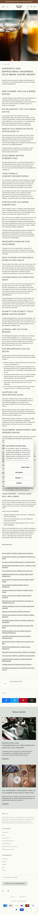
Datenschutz (5, 838)
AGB (3, 835)
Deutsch (22, 897)
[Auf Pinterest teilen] (23, 700)
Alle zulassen (19, 472)
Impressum (5, 832)
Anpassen (18, 477)
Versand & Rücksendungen (10, 846)
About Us (4, 861)
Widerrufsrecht (6, 843)
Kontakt (4, 864)
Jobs (3, 867)
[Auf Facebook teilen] (6, 700)
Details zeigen (25, 467)
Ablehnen (19, 483)
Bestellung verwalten (8, 849)
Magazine (5, 859)
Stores (4, 870)
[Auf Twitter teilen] (15, 700)
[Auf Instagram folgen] (8, 891)
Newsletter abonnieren (15, 883)
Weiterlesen (5, 758)
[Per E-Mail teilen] (32, 700)
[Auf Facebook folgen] (3, 891)
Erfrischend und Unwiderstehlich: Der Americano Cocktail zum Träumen (18, 745)
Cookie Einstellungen (8, 841)
